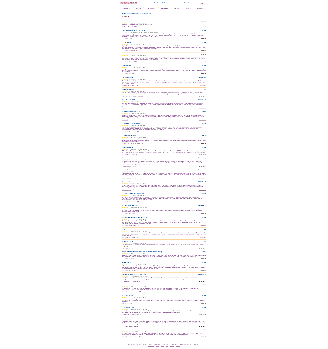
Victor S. (124, 108)
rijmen (151, 3)
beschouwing (151, 8)
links (175, 3)
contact (180, 3)
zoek (167, 346)
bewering (188, 8)
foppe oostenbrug (127, 96)
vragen (171, 3)
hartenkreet (164, 8)
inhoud (186, 3)
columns (138, 344)
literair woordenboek (160, 3)
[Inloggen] (206, 3)
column (138, 8)
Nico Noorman (126, 154)
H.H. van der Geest (127, 143)
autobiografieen (181, 344)
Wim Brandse (126, 281)
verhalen (165, 344)
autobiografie (200, 8)
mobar (124, 303)
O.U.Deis (124, 26)
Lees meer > (202, 26)
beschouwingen (147, 344)
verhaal (176, 8)
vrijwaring (151, 346)
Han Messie (125, 38)
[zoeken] (202, 3)
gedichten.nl (196, 344)
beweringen (173, 344)
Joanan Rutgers (126, 85)
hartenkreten (157, 344)
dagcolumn (127, 8)
